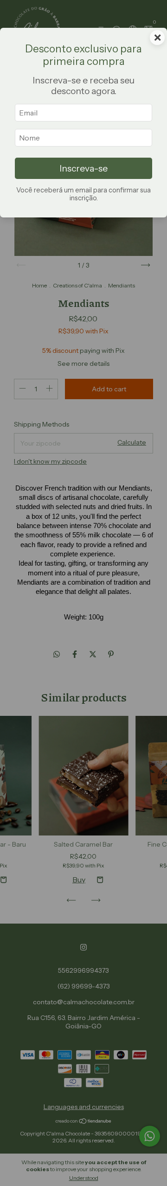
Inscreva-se (83, 168)
